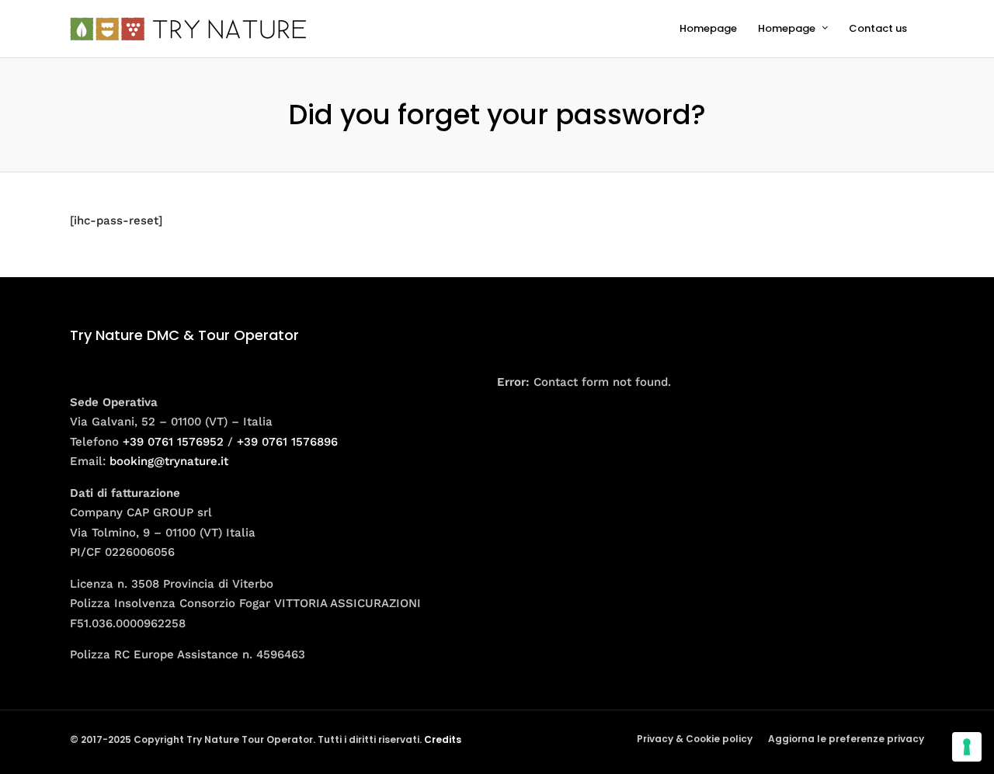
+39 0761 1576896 (287, 442)
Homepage (708, 28)
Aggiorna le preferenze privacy (846, 738)
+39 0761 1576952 (173, 442)
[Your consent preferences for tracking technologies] (967, 747)
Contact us (878, 28)
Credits (442, 739)
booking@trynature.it (168, 461)
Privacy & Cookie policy (694, 738)
